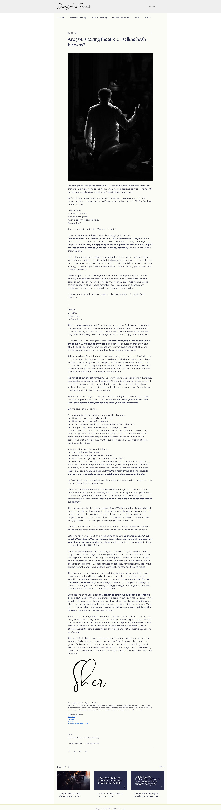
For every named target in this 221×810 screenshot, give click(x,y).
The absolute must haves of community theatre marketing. (110, 795)
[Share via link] (86, 751)
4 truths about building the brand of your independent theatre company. (146, 795)
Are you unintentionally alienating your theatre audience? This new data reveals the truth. (70, 795)
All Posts (60, 18)
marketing (87, 738)
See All (162, 767)
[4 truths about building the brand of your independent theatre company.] (147, 780)
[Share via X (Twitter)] (75, 751)
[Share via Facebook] (69, 751)
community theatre (75, 738)
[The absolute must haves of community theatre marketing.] (110, 780)
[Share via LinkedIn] (80, 751)
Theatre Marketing (120, 18)
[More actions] (151, 33)
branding (95, 738)
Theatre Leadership (78, 18)
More (146, 18)
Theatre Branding (99, 18)
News (136, 18)
